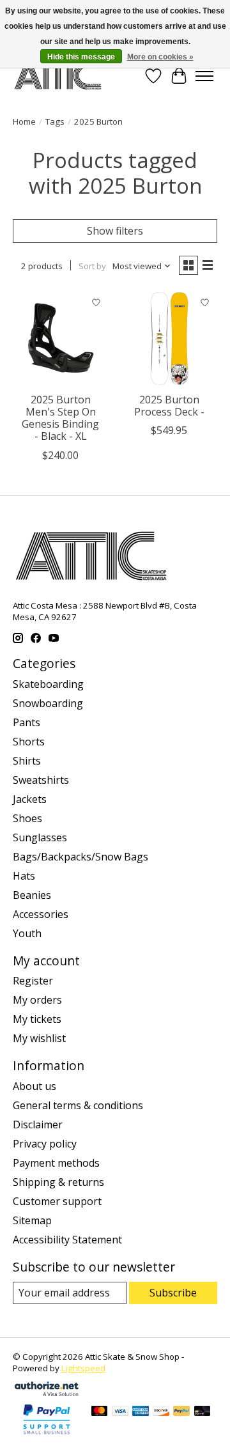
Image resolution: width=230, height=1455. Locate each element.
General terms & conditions (78, 1105)
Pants (26, 722)
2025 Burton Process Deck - (169, 406)
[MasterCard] (99, 1412)
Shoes (27, 818)
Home (24, 121)
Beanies (32, 895)
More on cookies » (160, 56)
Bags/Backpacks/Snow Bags (80, 857)
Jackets (30, 799)
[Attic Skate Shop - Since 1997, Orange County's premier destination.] (58, 75)
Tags (55, 121)
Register (33, 981)
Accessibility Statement (67, 1240)
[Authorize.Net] (47, 1392)
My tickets (37, 1019)
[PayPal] (181, 1412)
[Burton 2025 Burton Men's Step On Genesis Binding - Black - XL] (61, 338)
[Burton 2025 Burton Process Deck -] (169, 338)
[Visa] (120, 1412)
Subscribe (173, 1293)
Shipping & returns (58, 1182)
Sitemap (32, 1220)
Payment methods (56, 1163)
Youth (27, 933)
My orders (37, 1000)
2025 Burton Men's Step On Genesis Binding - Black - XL (60, 418)
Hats (24, 876)
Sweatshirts (41, 780)
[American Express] (140, 1412)
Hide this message (81, 56)
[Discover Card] (161, 1412)
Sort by (92, 266)
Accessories (40, 914)
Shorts (29, 742)
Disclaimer (38, 1124)
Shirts (27, 761)
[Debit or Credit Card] (202, 1412)
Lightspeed (83, 1368)
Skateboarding (48, 684)
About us (34, 1086)
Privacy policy (45, 1144)
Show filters (115, 231)
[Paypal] (47, 1435)
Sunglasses (40, 837)
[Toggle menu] (204, 76)
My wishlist (39, 1038)
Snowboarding (48, 703)
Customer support (57, 1201)
